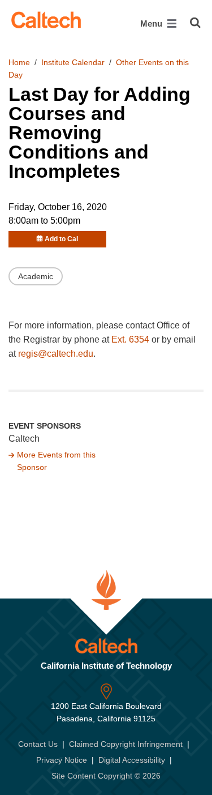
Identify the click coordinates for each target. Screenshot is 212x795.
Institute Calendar (73, 62)
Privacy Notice (61, 759)
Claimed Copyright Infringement (126, 744)
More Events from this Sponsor (56, 461)
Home (19, 62)
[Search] (195, 22)
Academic (35, 276)
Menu (152, 23)
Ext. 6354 (130, 339)
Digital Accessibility (131, 759)
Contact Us (38, 744)
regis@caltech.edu (55, 353)
